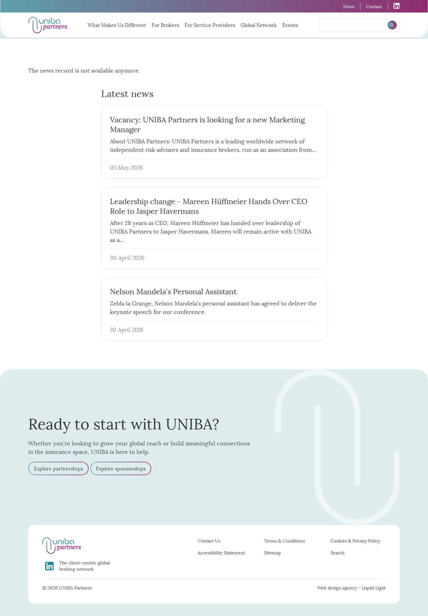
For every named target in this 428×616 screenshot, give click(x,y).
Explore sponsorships (121, 468)
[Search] (392, 24)
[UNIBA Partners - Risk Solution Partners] (48, 25)
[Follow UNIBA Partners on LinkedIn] (393, 6)
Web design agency (337, 587)
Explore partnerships (58, 468)
